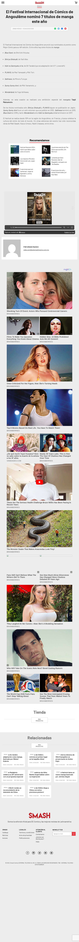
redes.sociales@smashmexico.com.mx (36, 250)
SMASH (4, 830)
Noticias (5, 835)
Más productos (39, 720)
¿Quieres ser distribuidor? (40, 838)
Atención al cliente (40, 830)
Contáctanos (40, 834)
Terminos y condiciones (26, 832)
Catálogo (5, 832)
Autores (5, 838)
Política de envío (24, 838)
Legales (22, 830)
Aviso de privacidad (25, 835)
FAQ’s (37, 842)
